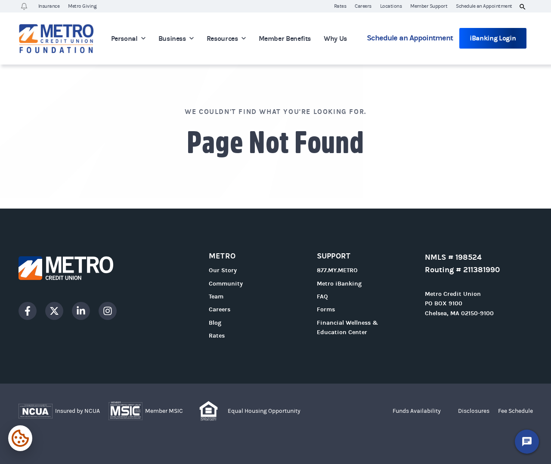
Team (216, 296)
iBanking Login (493, 38)
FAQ (322, 296)
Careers (363, 6)
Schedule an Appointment (484, 6)
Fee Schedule (515, 411)
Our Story (223, 270)
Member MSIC (164, 411)
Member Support (428, 6)
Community (226, 283)
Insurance (49, 6)
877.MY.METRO (337, 270)
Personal (124, 38)
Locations (391, 6)
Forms (326, 309)
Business (172, 38)
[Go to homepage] (81, 268)
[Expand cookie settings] (20, 438)
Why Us (335, 38)
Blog (215, 322)
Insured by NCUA (77, 411)
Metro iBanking (339, 283)
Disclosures (473, 411)
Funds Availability (417, 411)
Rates (340, 6)
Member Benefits (285, 38)
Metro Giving (82, 6)
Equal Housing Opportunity (264, 411)
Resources (222, 38)
